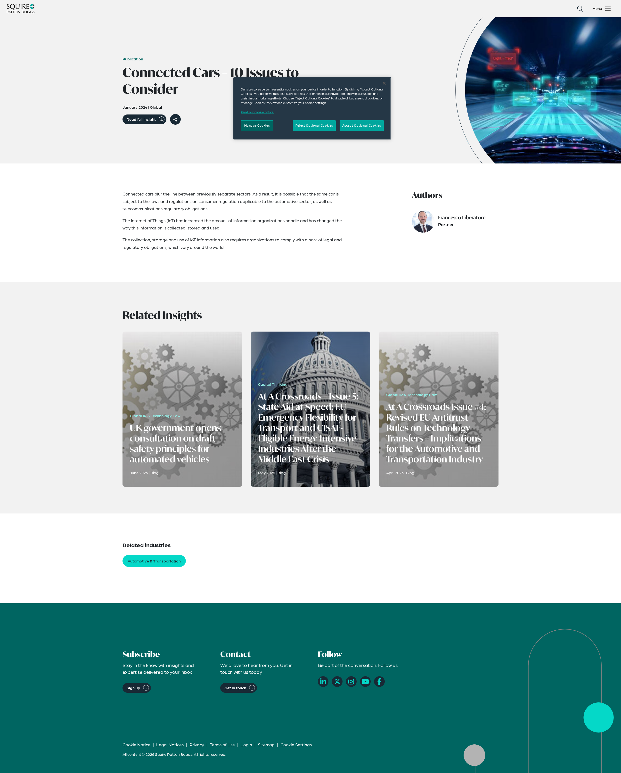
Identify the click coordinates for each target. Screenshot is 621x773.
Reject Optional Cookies (314, 125)
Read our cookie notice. (257, 112)
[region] (312, 108)
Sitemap (266, 744)
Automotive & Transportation (154, 560)
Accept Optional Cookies (361, 125)
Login (246, 744)
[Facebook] (379, 681)
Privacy (196, 744)
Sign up (133, 687)
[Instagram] (351, 681)
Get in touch (235, 687)
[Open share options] (175, 119)
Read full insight (141, 119)
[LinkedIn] (323, 681)
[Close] (384, 83)
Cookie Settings (296, 744)
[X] (337, 681)
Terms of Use (222, 744)
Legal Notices (170, 744)
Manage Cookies (257, 125)
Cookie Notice (136, 744)
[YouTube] (365, 681)
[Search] (580, 9)
